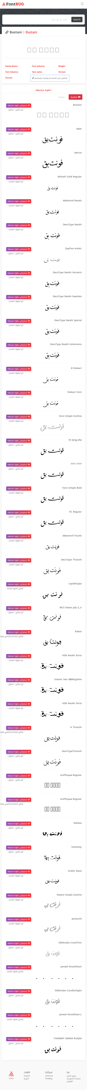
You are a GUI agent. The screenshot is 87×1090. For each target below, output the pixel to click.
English (27, 1076)
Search (77, 19)
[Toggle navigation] (82, 4)
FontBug (48, 1078)
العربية (26, 1078)
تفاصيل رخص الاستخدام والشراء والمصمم (50, 78)
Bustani (15, 32)
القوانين (70, 1081)
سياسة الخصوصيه (74, 1078)
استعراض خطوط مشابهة (18, 105)
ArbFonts (49, 1076)
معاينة (74, 97)
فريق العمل (71, 1076)
